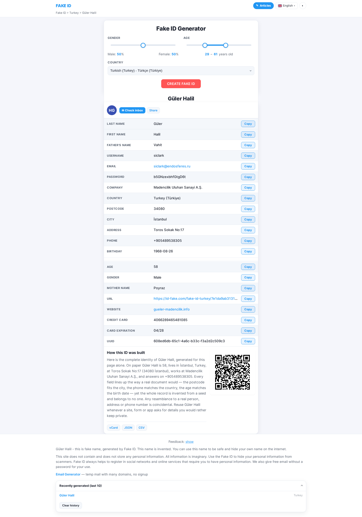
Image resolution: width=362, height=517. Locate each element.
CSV (142, 427)
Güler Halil (89, 13)
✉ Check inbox (132, 110)
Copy (248, 124)
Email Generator (68, 474)
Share (153, 110)
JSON (128, 427)
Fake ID (61, 13)
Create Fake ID (181, 84)
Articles (265, 5)
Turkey (74, 13)
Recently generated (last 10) (80, 486)
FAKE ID (63, 5)
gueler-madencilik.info (172, 309)
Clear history (70, 505)
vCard (113, 427)
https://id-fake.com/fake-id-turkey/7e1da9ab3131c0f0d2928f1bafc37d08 (213, 298)
